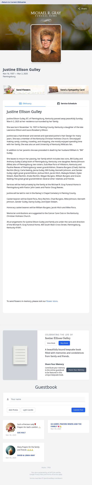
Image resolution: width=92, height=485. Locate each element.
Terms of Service (52, 474)
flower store (52, 301)
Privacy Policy (39, 474)
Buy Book (64, 343)
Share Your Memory (76, 370)
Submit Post (78, 410)
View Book (51, 343)
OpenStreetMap (48, 478)
